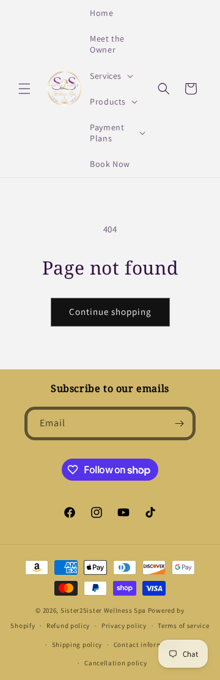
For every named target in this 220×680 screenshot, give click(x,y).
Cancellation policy (115, 663)
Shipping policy (77, 644)
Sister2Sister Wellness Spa (103, 610)
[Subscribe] (179, 423)
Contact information (147, 644)
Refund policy (68, 625)
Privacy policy (124, 625)
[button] (24, 88)
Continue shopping (110, 311)
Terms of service (183, 625)
